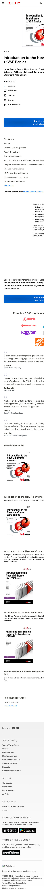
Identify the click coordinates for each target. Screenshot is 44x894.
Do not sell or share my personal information (19, 871)
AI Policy (6, 794)
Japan (5, 810)
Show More (8, 186)
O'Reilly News (8, 752)
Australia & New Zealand (13, 806)
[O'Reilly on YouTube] (17, 728)
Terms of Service (8, 883)
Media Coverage (9, 756)
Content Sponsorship (11, 770)
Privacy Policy (8, 790)
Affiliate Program (9, 763)
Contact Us (7, 783)
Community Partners (11, 759)
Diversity (6, 767)
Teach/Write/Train (10, 745)
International (9, 801)
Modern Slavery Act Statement (14, 888)
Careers (5, 749)
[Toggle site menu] (3, 3)
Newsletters (7, 786)
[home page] (14, 3)
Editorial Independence (11, 885)
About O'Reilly (9, 740)
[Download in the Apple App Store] (10, 832)
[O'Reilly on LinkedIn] (13, 728)
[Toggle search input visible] (41, 3)
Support (6, 778)
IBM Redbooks (14, 105)
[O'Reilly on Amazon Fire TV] (11, 854)
